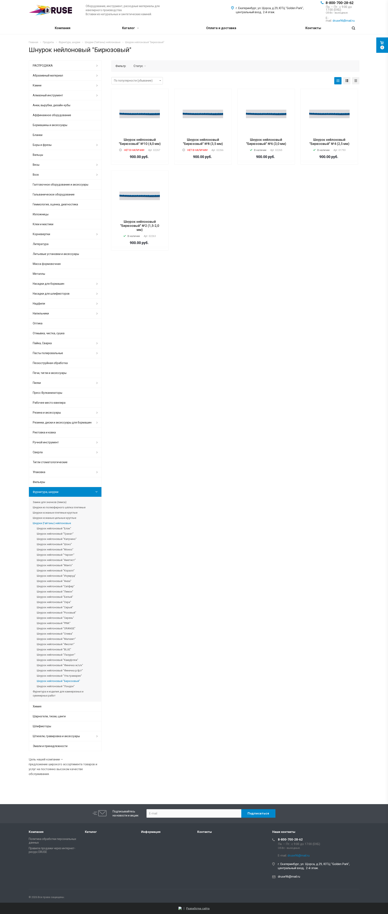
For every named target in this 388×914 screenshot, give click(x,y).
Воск (36, 174)
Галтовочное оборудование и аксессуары (60, 184)
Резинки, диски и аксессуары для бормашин (62, 422)
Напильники (41, 313)
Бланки (37, 135)
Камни (37, 85)
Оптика (37, 323)
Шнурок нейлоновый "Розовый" (56, 612)
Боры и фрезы (42, 144)
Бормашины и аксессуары (50, 125)
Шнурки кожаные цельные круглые (54, 517)
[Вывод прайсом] (355, 80)
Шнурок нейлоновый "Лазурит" (56, 654)
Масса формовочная (47, 263)
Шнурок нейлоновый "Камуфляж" (57, 659)
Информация (150, 832)
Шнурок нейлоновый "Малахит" (56, 638)
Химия (37, 706)
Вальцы (38, 154)
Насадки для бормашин (48, 283)
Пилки (37, 382)
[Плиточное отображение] (338, 80)
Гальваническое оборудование (54, 194)
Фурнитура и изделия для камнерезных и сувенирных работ (58, 693)
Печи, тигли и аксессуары (49, 373)
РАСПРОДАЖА (43, 65)
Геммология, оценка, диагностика (55, 204)
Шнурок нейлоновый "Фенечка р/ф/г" (60, 670)
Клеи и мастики (43, 224)
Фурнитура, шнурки (45, 492)
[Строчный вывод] (346, 80)
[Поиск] (353, 28)
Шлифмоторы (42, 726)
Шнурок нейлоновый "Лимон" (55, 591)
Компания (62, 28)
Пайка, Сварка (42, 343)
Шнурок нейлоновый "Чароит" (55, 554)
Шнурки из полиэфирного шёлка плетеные (59, 507)
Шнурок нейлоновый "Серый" (55, 607)
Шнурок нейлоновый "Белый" (55, 596)
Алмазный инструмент (48, 95)
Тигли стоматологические (50, 462)
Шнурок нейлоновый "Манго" (55, 565)
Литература (40, 244)
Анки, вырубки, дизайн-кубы (51, 105)
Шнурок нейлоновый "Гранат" (55, 533)
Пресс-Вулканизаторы (47, 392)
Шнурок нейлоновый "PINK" (54, 623)
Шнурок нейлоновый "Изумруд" (56, 575)
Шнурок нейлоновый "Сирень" (55, 617)
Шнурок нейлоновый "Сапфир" (56, 586)
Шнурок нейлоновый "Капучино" (57, 538)
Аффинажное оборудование (52, 115)
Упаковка (39, 472)
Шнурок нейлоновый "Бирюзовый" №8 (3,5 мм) (203, 142)
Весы (36, 164)
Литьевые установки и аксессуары (56, 254)
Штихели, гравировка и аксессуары (56, 736)
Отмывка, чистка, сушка (48, 333)
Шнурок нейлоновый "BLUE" (54, 649)
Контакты (313, 28)
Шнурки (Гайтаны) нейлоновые (52, 523)
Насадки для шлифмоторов (51, 293)
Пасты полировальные (48, 353)
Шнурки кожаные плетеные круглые (55, 512)
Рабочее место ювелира (49, 402)
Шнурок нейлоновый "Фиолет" (56, 644)
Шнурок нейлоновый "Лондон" (56, 686)
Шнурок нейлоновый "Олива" (55, 633)
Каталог (129, 28)
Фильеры (39, 482)
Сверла (38, 452)
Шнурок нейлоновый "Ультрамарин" (59, 675)
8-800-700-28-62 (339, 3)
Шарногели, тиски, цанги (49, 716)
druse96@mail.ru (289, 876)
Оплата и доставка (221, 28)
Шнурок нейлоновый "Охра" (54, 602)
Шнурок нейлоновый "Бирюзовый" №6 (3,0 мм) (266, 142)
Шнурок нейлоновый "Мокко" (55, 549)
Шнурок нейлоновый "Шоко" (54, 544)
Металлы (39, 273)
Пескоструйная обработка (50, 363)
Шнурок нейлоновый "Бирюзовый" (58, 681)
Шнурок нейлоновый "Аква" (54, 581)
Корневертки (41, 234)
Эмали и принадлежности (50, 746)
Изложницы (40, 214)
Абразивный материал (48, 75)
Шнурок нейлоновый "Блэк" (54, 528)
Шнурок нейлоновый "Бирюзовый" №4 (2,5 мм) (329, 142)
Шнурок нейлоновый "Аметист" (56, 560)
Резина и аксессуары (47, 412)
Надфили (39, 303)
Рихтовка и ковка (44, 432)
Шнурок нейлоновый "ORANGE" (56, 628)
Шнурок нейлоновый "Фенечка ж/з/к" (60, 665)
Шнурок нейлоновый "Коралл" (56, 570)
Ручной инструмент (46, 442)
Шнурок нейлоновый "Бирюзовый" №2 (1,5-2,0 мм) (139, 226)
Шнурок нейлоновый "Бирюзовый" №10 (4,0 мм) (140, 142)
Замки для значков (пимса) (49, 502)
